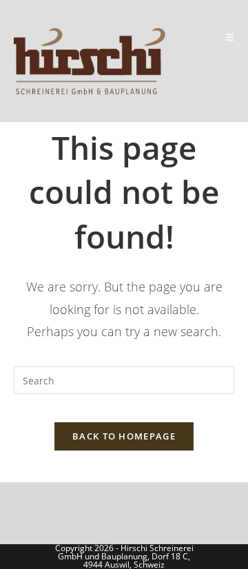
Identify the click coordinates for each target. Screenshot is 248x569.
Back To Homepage (124, 436)
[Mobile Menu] (230, 37)
